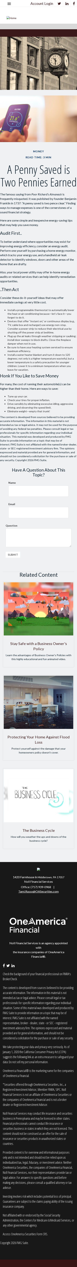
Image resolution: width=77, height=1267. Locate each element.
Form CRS (42, 1234)
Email (11, 504)
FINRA (51, 1089)
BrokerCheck (10, 979)
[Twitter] (59, 3)
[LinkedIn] (67, 3)
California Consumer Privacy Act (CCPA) (45, 1052)
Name (12, 482)
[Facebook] (74, 3)
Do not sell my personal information (28, 1062)
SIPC (58, 1089)
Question (11, 525)
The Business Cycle (38, 830)
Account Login (41, 3)
